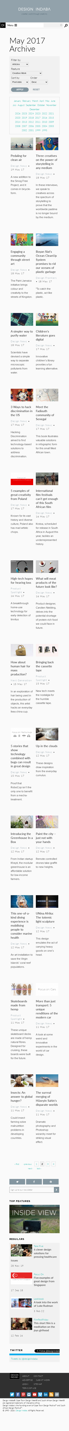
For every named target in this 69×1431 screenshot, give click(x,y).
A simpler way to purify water (22, 333)
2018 (31, 117)
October (41, 105)
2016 (44, 117)
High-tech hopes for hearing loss (22, 580)
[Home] (34, 9)
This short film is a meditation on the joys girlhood (44, 1326)
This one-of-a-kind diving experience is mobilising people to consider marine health (21, 925)
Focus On (39, 1274)
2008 (17, 126)
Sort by (15, 78)
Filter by (16, 60)
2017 (38, 117)
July (14, 105)
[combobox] (53, 25)
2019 (24, 117)
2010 (44, 121)
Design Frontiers (46, 277)
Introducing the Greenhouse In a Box (22, 838)
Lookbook (39, 1298)
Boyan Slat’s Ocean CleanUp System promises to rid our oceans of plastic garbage (46, 261)
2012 (31, 121)
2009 (51, 121)
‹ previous (27, 1164)
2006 (31, 126)
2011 (38, 121)
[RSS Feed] (51, 1394)
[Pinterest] (23, 1394)
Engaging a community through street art (20, 257)
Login (25, 1384)
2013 (24, 121)
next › (30, 1168)
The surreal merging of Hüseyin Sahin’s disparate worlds (47, 1098)
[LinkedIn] (46, 1394)
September (31, 105)
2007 (24, 126)
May (47, 100)
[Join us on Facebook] (34, 1181)
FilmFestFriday (41, 1319)
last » (39, 1168)
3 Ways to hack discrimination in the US (21, 411)
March (35, 100)
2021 (51, 113)
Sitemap (38, 1384)
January (17, 100)
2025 (24, 113)
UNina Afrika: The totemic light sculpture (45, 917)
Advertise (27, 1380)
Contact (38, 1376)
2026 (17, 113)
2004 (44, 126)
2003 (51, 126)
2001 (31, 130)
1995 (44, 130)
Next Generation (21, 680)
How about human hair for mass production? (20, 668)
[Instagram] (29, 1394)
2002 (24, 130)
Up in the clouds (46, 746)
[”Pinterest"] (51, 1181)
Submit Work (43, 1380)
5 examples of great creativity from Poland (21, 494)
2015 (51, 117)
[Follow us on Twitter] (17, 1181)
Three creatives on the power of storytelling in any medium (46, 161)
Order (33, 78)
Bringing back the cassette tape (45, 666)
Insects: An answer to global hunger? (21, 1096)
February (26, 100)
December (35, 109)
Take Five (38, 1246)
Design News (19, 165)
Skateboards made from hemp (19, 1005)
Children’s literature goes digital (45, 335)
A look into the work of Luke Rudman (46, 1304)
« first (17, 1164)
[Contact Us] (57, 1394)
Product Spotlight (16, 590)
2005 (38, 126)
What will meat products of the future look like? (46, 582)
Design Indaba (21, 1410)
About (25, 1376)
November (51, 105)
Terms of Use (29, 1388)
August (21, 105)
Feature (15, 69)
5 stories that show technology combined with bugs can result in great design (21, 756)
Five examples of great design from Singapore (44, 1281)
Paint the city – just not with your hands (46, 838)
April (42, 100)
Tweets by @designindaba (24, 1358)
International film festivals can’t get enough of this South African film (47, 498)
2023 (38, 113)
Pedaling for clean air (19, 157)
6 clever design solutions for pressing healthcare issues (34, 1254)
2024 (31, 113)
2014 (17, 121)
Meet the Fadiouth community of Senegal (45, 413)
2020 (17, 117)
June (53, 100)
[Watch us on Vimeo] (40, 1394)
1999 (38, 130)
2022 (44, 113)
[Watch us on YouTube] (34, 1394)
